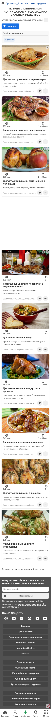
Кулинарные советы (25, 668)
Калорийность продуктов (25, 673)
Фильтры (11, 26)
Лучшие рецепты (25, 662)
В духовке (9, 39)
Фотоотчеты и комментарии (25, 698)
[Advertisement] (25, 223)
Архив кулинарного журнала (26, 684)
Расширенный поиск (25, 693)
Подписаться (26, 596)
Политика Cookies (25, 642)
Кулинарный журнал (25, 679)
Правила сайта (25, 631)
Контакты (25, 653)
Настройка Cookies (25, 648)
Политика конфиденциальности (25, 637)
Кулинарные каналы (25, 704)
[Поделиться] (48, 706)
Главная (25, 626)
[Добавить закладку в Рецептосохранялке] (39, 90)
